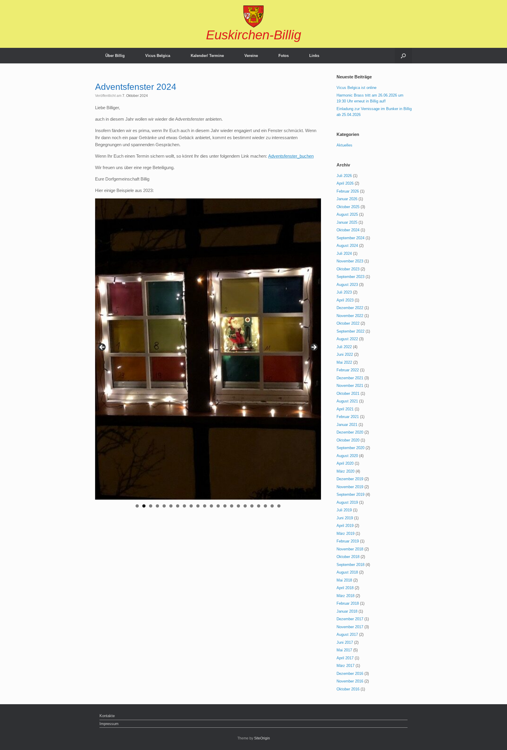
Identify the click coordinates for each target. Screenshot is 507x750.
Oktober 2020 (348, 440)
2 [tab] (144, 506)
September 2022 (350, 331)
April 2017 (345, 658)
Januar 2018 (347, 611)
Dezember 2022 (350, 308)
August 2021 (347, 401)
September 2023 (350, 276)
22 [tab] (279, 506)
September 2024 (350, 238)
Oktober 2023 (348, 269)
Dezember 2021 (350, 378)
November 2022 (350, 316)
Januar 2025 (347, 222)
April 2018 (345, 588)
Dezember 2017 (350, 619)
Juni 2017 (345, 642)
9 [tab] (191, 506)
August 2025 (347, 214)
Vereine (251, 55)
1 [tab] (137, 506)
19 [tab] (258, 506)
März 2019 (345, 533)
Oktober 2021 (348, 393)
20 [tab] (265, 506)
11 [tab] (204, 506)
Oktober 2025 (348, 207)
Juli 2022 (344, 347)
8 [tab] (184, 506)
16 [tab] (238, 506)
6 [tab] (171, 506)
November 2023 (350, 261)
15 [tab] (231, 506)
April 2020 (345, 463)
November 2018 (350, 549)
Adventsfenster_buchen (291, 156)
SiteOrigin (262, 738)
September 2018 (350, 564)
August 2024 (347, 245)
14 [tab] (225, 506)
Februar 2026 (348, 191)
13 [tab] (218, 506)
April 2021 (345, 409)
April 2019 (345, 525)
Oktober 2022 (348, 323)
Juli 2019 (344, 510)
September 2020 (350, 448)
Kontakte (107, 716)
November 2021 (350, 385)
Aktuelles (344, 145)
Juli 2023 (344, 292)
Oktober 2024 (348, 230)
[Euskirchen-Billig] (253, 16)
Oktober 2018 (348, 557)
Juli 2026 (344, 175)
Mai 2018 (344, 580)
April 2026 (345, 183)
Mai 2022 (344, 362)
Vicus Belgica (157, 55)
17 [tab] (245, 506)
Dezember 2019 (350, 479)
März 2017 (345, 665)
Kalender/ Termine (207, 55)
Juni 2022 (345, 354)
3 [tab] (150, 506)
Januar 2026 (347, 199)
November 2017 (350, 627)
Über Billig (115, 55)
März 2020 (345, 471)
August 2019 (347, 502)
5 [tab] (164, 506)
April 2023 (345, 300)
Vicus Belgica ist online (356, 87)
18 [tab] (252, 506)
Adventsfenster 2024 (135, 87)
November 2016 (350, 681)
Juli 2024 (344, 253)
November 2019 (350, 487)
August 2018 (347, 572)
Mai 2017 (344, 650)
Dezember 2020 (350, 432)
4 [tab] (157, 506)
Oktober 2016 (348, 689)
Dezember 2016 (350, 673)
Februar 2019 (348, 541)
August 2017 (347, 634)
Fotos (283, 55)
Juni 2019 (345, 518)
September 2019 (350, 494)
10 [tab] (198, 506)
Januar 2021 (347, 424)
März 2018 (345, 596)
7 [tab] (177, 506)
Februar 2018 (348, 603)
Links (314, 55)
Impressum (109, 724)
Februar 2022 (348, 370)
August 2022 (347, 339)
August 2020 (347, 456)
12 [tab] (211, 506)
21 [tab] (272, 506)
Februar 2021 (348, 416)
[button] (403, 55)
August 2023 (347, 284)
